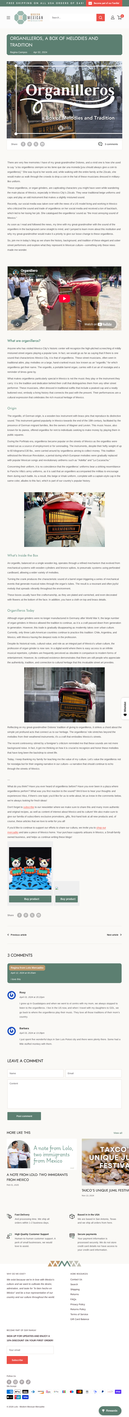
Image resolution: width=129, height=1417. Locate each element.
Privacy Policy (77, 1304)
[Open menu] (8, 17)
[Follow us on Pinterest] (21, 1382)
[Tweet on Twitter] (36, 144)
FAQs (73, 1299)
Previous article (19, 935)
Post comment (24, 1116)
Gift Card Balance (79, 1319)
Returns (74, 1294)
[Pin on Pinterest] (29, 144)
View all (118, 1133)
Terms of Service (79, 1314)
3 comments (111, 144)
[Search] (100, 17)
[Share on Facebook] (23, 144)
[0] (119, 17)
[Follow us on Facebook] (9, 1382)
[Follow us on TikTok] (28, 1382)
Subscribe (17, 1360)
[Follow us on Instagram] (15, 1382)
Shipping (75, 1289)
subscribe (28, 807)
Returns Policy (78, 1309)
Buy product (31, 899)
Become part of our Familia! (106, 3)
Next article (112, 935)
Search (74, 1284)
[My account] (112, 17)
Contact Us (76, 1279)
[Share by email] (42, 144)
